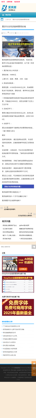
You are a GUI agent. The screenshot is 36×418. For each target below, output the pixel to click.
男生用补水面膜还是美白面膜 (27, 235)
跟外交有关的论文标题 (26, 232)
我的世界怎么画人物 (9, 355)
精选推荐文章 (6, 370)
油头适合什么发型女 (9, 342)
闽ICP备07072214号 (27, 370)
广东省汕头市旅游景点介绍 (11, 326)
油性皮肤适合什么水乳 (10, 336)
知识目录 (17, 2)
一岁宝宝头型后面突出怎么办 (27, 239)
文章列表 (9, 2)
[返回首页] (34, 363)
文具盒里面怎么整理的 (25, 215)
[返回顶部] (34, 373)
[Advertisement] (18, 400)
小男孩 (18, 379)
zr (6, 33)
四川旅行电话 (7, 239)
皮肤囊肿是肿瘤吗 (9, 209)
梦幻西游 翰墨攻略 (9, 345)
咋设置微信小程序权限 (10, 349)
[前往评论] (34, 368)
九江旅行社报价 (7, 229)
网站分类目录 (31, 367)
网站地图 (13, 370)
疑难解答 (19, 370)
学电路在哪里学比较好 (10, 339)
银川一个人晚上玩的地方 (10, 235)
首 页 (3, 2)
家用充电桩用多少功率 (10, 352)
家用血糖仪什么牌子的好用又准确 (13, 329)
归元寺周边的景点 (8, 232)
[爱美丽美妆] (18, 7)
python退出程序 (24, 225)
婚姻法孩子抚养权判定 (26, 229)
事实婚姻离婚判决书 (9, 332)
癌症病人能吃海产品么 (10, 225)
